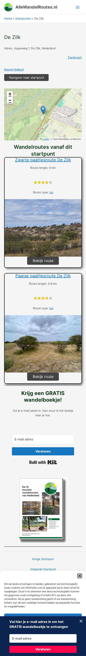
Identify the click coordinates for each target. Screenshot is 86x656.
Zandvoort (75, 57)
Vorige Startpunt (43, 559)
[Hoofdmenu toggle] (77, 7)
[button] (80, 576)
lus (51, 192)
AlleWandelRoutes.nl (36, 7)
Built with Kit (43, 462)
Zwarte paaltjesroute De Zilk (43, 159)
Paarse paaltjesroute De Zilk (43, 275)
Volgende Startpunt (43, 569)
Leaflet (45, 138)
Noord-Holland (14, 69)
